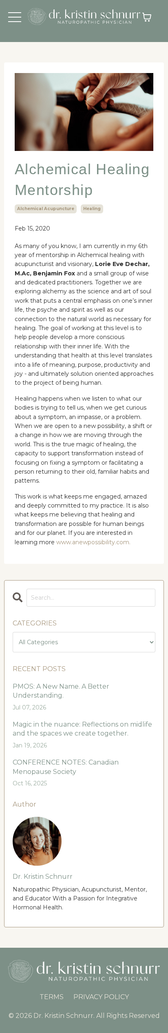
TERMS (52, 997)
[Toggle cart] (146, 17)
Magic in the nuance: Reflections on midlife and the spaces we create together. (82, 728)
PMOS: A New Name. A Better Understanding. (61, 691)
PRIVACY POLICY (101, 997)
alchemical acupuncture (45, 208)
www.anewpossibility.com (92, 542)
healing (92, 208)
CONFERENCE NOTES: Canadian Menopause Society (66, 766)
